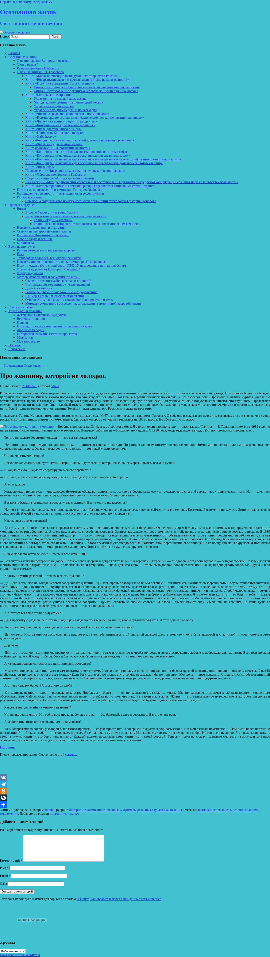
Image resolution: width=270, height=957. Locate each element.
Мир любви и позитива (25, 311)
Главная (14, 53)
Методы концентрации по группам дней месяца (68, 102)
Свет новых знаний (22, 57)
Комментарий (11, 860)
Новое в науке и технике (35, 239)
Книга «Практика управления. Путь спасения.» (59, 83)
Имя (4, 868)
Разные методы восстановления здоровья (46, 250)
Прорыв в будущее (21, 205)
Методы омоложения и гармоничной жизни (48, 277)
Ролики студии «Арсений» (53, 220)
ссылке (70, 754)
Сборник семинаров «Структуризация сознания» (60, 178)
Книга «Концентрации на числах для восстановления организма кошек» (77, 155)
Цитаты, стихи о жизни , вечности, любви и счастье (54, 326)
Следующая (34, 365)
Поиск (4, 36)
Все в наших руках (22, 246)
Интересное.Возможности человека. (43, 235)
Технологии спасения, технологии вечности (49, 258)
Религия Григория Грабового (38, 68)
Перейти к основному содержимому (26, 2)
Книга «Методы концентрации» (48, 95)
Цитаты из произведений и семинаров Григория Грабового (59, 189)
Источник (7, 747)
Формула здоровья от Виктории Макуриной (48, 269)
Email (5, 876)
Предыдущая (11, 365)
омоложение (9, 813)
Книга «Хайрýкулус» (40, 136)
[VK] (135, 777)
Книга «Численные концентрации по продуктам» (61, 121)
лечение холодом (245, 810)
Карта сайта (17, 349)
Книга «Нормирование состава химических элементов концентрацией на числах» (84, 117)
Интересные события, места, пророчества (47, 334)
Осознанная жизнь (28, 12)
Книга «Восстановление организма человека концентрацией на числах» (86, 91)
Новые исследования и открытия (41, 227)
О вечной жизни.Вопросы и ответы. (43, 60)
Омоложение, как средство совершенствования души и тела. (69, 299)
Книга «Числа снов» (40, 167)
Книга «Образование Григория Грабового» (56, 174)
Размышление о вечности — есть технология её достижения (60, 193)
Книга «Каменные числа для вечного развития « (60, 125)
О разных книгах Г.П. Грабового (40, 72)
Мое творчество (28, 341)
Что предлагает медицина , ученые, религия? (57, 284)
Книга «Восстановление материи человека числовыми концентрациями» (87, 87)
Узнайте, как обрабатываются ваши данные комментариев (119, 899)
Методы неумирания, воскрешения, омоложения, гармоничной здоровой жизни (83, 303)
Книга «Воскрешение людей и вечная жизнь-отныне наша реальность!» (77, 79)
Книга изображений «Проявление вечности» (57, 148)
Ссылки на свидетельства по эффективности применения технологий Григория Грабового (90, 201)
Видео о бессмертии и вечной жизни (51, 212)
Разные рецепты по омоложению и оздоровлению (61, 292)
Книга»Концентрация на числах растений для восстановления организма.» (79, 140)
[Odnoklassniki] (135, 791)
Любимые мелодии (31, 330)
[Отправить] (135, 804)
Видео (21, 208)
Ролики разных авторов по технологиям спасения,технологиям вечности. (87, 224)
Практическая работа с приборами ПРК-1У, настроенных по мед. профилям (71, 265)
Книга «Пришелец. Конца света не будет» (55, 132)
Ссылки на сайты (21, 307)
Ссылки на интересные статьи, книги (44, 231)
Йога (20, 254)
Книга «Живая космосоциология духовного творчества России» (71, 76)
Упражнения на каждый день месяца (60, 98)
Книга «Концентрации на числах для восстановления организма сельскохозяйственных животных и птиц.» (103, 159)
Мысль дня (25, 337)
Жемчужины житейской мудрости (41, 315)
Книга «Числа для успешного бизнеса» (53, 129)
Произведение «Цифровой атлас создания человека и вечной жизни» (75, 170)
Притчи (22, 322)
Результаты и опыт (30, 197)
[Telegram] (135, 784)
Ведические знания (31, 318)
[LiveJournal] (135, 797)
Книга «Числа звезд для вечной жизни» (53, 144)
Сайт (3, 883)
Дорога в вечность (38, 288)
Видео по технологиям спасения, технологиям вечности (66, 216)
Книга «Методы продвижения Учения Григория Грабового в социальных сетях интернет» (90, 186)
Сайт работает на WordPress (20, 955)
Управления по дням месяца (54, 106)
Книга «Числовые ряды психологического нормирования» (67, 114)
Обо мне (14, 345)
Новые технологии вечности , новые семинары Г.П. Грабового (62, 261)
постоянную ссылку (64, 813)
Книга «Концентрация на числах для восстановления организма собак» (77, 151)
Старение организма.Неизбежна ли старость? (58, 280)
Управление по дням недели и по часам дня (65, 110)
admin (55, 386)
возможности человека (214, 810)
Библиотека (25, 243)
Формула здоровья (30, 273)
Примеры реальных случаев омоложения (54, 296)
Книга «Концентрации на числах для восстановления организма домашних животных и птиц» (94, 163)
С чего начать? (27, 64)
